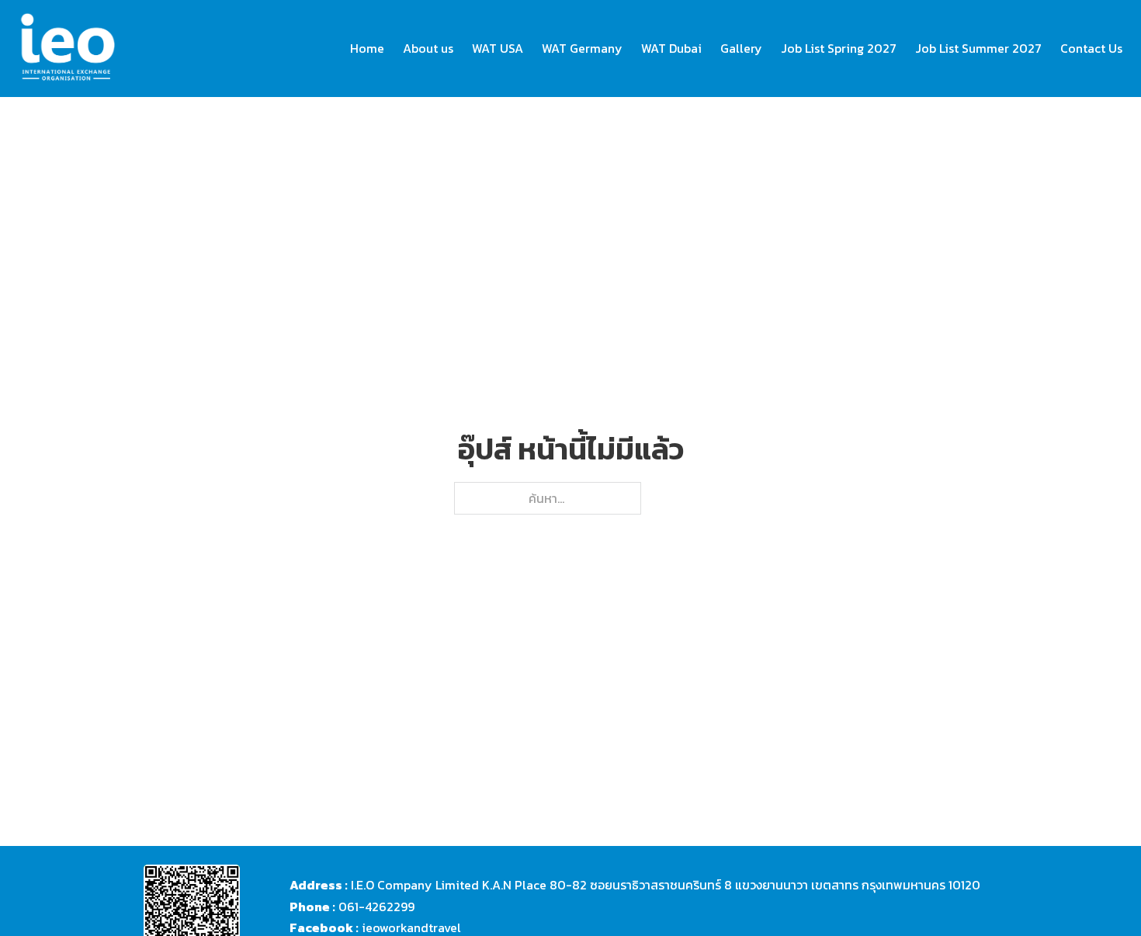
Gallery (741, 48)
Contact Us (1091, 48)
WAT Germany (582, 48)
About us (428, 48)
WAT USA (497, 48)
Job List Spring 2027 (838, 48)
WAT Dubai (671, 48)
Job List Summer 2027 (978, 48)
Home (367, 48)
